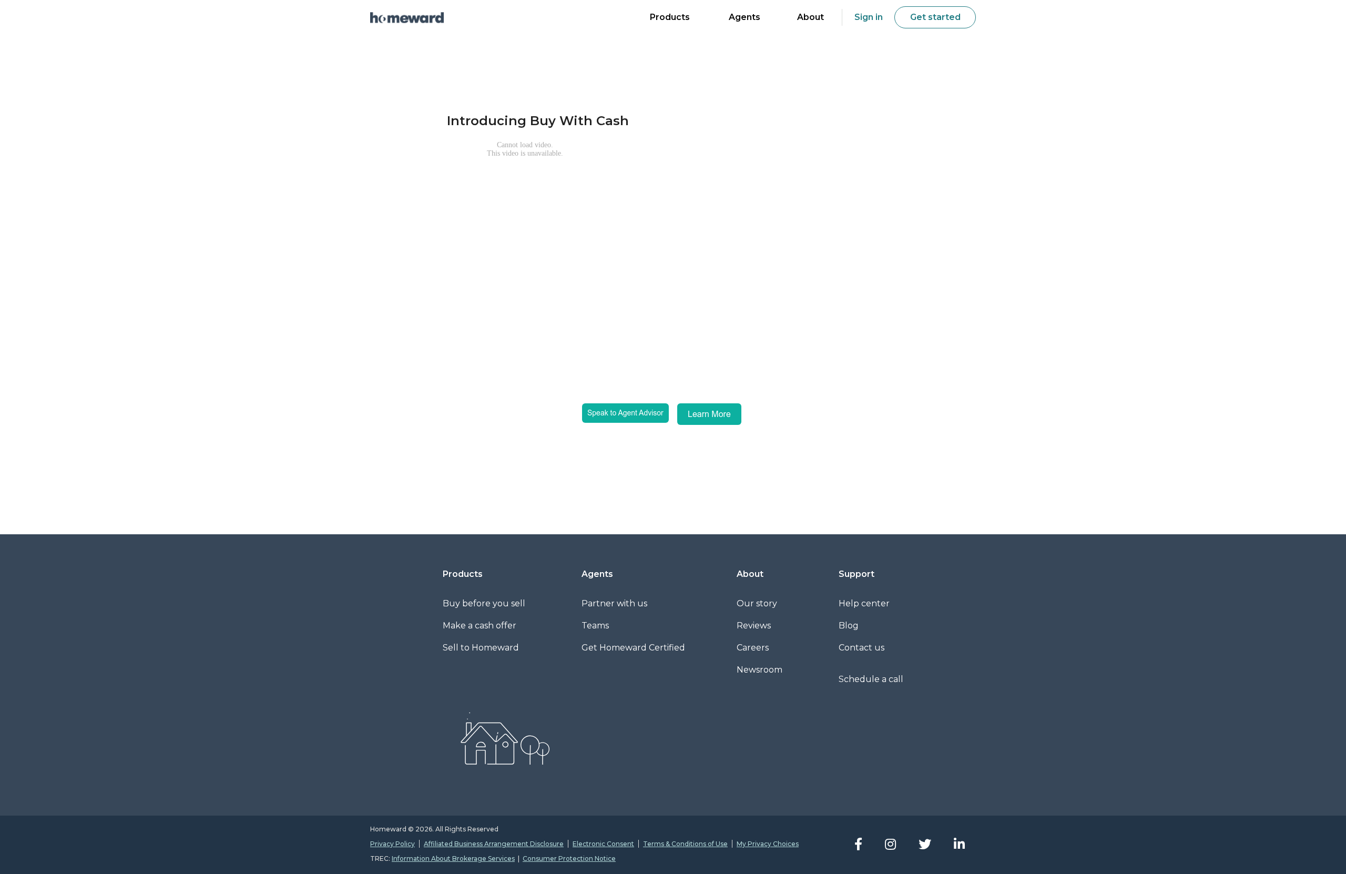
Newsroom (759, 670)
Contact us (861, 648)
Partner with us (614, 603)
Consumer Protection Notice (569, 858)
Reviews (754, 626)
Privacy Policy (392, 844)
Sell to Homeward (481, 648)
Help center (864, 603)
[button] (669, 19)
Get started (935, 17)
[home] (407, 17)
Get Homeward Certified (633, 648)
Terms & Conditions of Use (685, 844)
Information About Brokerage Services (453, 858)
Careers (753, 648)
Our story (757, 603)
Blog (849, 626)
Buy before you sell (484, 603)
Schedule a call (871, 679)
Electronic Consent (603, 844)
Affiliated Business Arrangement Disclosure (494, 844)
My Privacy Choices (768, 844)
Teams (595, 626)
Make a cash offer (479, 626)
